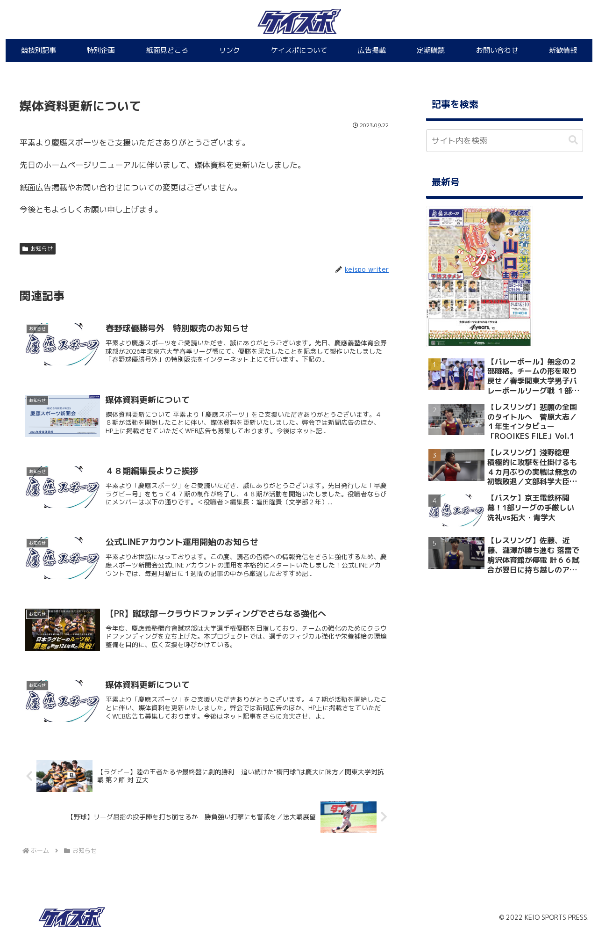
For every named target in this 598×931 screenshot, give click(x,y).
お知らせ (41, 249)
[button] (573, 140)
